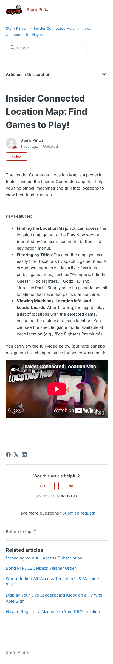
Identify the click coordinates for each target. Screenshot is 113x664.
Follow (17, 156)
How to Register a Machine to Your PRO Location (53, 611)
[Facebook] (8, 454)
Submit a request (78, 513)
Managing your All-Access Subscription (44, 558)
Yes (42, 486)
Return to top (19, 531)
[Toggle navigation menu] (97, 10)
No (71, 486)
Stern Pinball (16, 28)
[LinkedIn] (24, 454)
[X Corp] (16, 454)
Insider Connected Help (54, 28)
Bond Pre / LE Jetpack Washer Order (41, 568)
